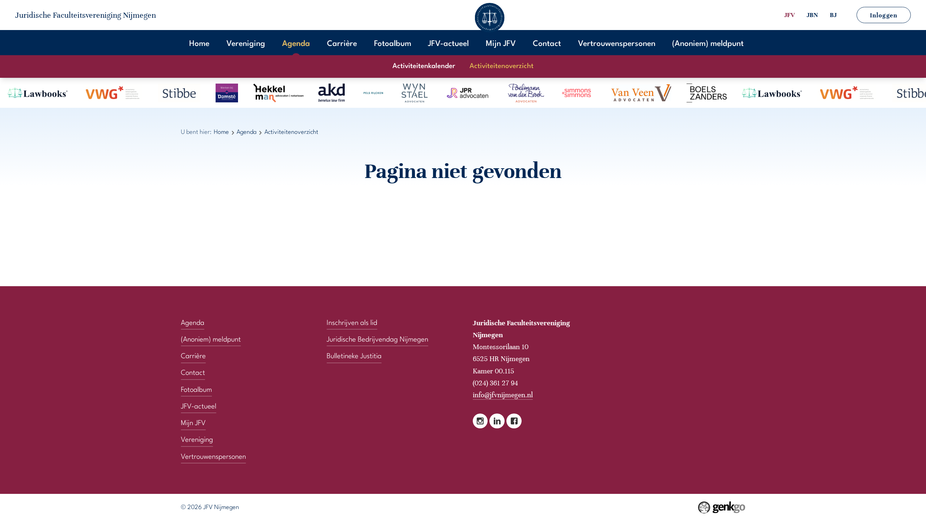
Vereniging (245, 44)
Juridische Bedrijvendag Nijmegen (377, 339)
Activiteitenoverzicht (502, 66)
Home (199, 44)
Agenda (296, 44)
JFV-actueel (448, 44)
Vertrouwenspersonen (616, 44)
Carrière (342, 44)
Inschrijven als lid (352, 323)
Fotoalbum (392, 44)
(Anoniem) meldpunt (708, 44)
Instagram (480, 421)
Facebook (514, 421)
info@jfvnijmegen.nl (503, 395)
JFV (789, 15)
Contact (547, 44)
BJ (833, 15)
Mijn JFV (501, 44)
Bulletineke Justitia (354, 356)
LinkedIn (497, 421)
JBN (812, 15)
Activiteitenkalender (423, 66)
